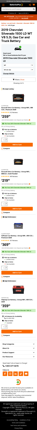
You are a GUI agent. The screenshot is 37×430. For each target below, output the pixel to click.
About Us (6, 348)
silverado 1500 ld (29, 23)
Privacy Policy (19, 428)
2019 (2, 25)
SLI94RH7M (4, 170)
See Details (24, 18)
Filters (17, 80)
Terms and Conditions (18, 423)
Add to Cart (17, 144)
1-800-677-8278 (11, 366)
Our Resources (8, 357)
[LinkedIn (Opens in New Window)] (15, 373)
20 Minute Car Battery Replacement (18, 1)
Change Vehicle (8, 74)
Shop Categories (8, 344)
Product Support (8, 352)
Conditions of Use (25, 420)
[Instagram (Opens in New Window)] (10, 373)
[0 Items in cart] (34, 5)
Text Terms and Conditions (18, 425)
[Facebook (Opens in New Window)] (5, 373)
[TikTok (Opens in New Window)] (21, 373)
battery (3, 23)
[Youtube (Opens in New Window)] (26, 373)
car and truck (11, 23)
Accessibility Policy (12, 420)
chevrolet (19, 23)
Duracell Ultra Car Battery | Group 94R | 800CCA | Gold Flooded (15, 173)
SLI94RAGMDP (5, 234)
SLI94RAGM (4, 106)
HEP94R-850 (5, 298)
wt (6, 25)
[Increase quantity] (6, 139)
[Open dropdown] (29, 120)
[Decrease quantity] (6, 140)
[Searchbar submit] (34, 9)
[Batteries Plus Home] (17, 5)
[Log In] (30, 5)
